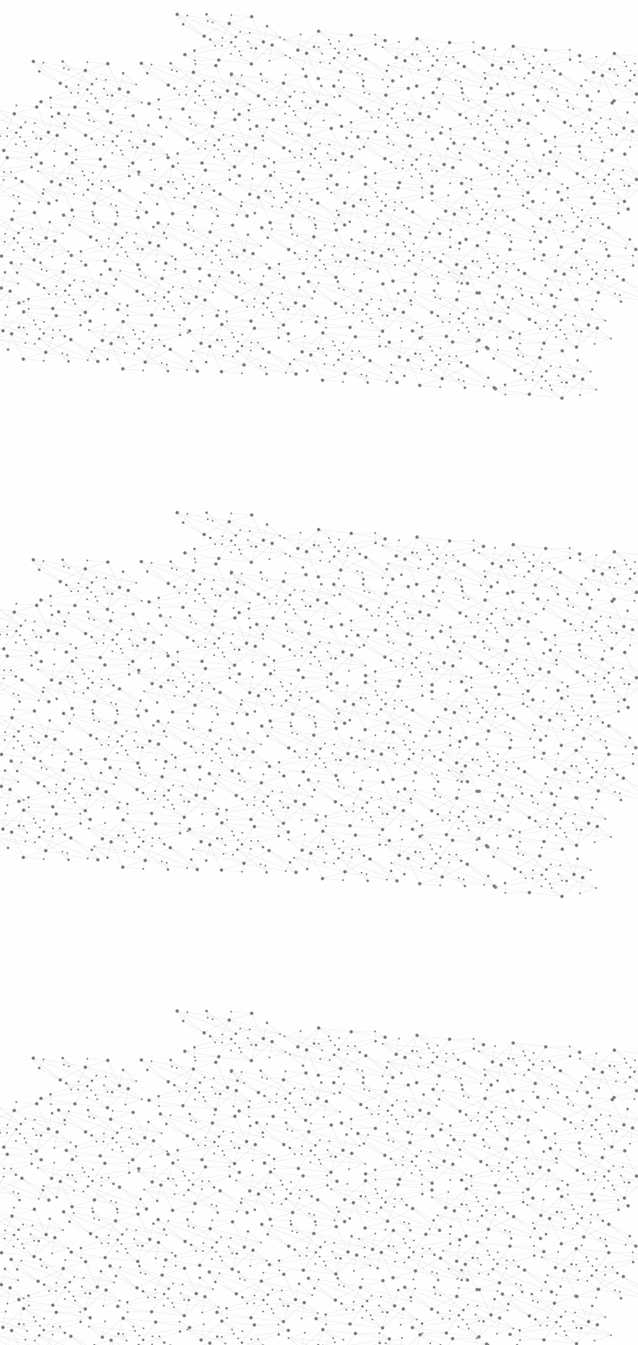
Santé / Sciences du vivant (143, 384)
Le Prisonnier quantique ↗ (130, 566)
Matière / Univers (144, 407)
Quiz (107, 468)
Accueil (125, 171)
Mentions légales (112, 1237)
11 (435, 1174)
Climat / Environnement (139, 338)
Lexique (424, 1237)
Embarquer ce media (517, 575)
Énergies (123, 254)
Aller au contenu (417, 51)
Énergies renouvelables (136, 292)
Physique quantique (296, 189)
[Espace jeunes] (184, 89)
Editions (116, 446)
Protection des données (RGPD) (201, 1237)
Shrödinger (384, 684)
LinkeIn (536, 1238)
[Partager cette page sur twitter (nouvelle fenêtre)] (279, 305)
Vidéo (213, 189)
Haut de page (614, 1160)
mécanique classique (463, 684)
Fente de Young (299, 699)
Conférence (245, 189)
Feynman (235, 699)
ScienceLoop (129, 536)
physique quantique (308, 684)
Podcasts (120, 491)
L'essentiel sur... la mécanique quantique (280, 635)
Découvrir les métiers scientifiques (410, 130)
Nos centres (387, 21)
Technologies (134, 423)
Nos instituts (337, 21)
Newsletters (298, 118)
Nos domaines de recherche (213, 21)
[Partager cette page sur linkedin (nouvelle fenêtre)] (431, 305)
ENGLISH (540, 21)
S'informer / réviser (199, 130)
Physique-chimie (142, 361)
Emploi (429, 21)
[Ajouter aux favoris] (273, 293)
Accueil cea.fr (515, 118)
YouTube (525, 1238)
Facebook (490, 1238)
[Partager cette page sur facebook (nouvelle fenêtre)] (385, 293)
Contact (416, 118)
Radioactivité (133, 315)
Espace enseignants (360, 118)
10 (417, 1174)
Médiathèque (461, 118)
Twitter (502, 1238)
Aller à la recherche (527, 51)
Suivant (532, 1174)
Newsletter (463, 1238)
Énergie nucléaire (145, 270)
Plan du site (281, 1237)
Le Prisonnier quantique (598, 116)
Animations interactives (126, 202)
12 (452, 1174)
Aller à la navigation (470, 51)
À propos (140, 21)
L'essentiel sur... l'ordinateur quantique (276, 645)
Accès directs (473, 21)
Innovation (289, 21)
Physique (343, 189)
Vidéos (202, 171)
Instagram (513, 1238)
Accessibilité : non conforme (356, 1237)
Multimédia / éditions (288, 130)
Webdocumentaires (143, 513)
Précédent (232, 1174)
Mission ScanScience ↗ (137, 603)
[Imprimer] (222, 293)
